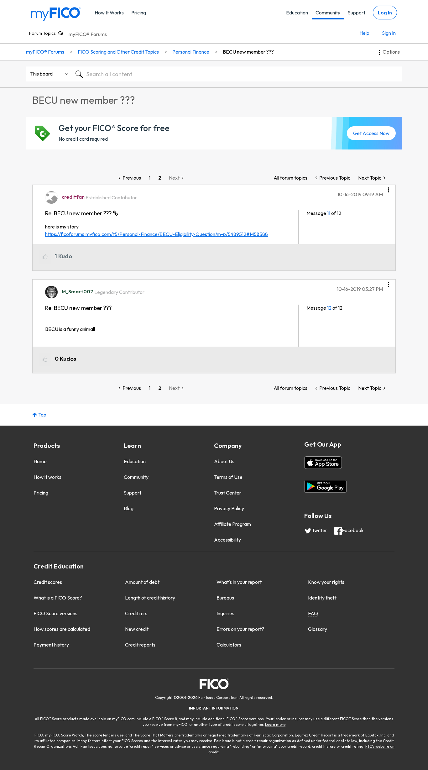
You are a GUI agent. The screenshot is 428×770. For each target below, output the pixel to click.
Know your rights (326, 582)
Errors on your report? (240, 629)
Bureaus (225, 598)
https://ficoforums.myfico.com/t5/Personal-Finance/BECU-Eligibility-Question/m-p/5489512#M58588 (156, 234)
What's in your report (239, 582)
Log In (385, 12)
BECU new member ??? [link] (248, 52)
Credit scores (48, 582)
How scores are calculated (62, 629)
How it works (47, 477)
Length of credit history (150, 598)
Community (328, 12)
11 (328, 213)
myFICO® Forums (88, 34)
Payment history (51, 645)
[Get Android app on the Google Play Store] (325, 486)
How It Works (109, 12)
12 (329, 308)
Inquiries (225, 613)
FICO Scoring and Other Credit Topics (118, 52)
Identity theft (322, 598)
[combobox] (237, 74)
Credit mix (136, 613)
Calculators (229, 645)
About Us (224, 461)
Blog (128, 508)
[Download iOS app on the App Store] (323, 462)
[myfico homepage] (56, 14)
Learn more (275, 724)
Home (40, 461)
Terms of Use (228, 477)
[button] (388, 187)
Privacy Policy (229, 508)
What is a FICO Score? (58, 598)
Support (356, 12)
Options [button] (391, 52)
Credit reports (140, 645)
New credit (137, 629)
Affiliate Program (232, 524)
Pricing (138, 12)
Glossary (317, 629)
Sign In (389, 33)
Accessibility (227, 540)
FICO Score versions (55, 613)
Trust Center (227, 493)
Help (364, 33)
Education (297, 12)
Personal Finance (190, 52)
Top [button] (42, 414)
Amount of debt (142, 582)
